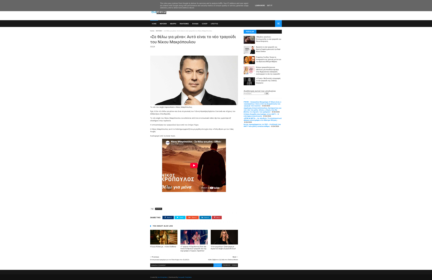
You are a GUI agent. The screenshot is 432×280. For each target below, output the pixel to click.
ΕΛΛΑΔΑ (195, 24)
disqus (234, 265)
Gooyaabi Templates (185, 277)
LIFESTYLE (214, 24)
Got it (269, 5)
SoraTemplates (162, 277)
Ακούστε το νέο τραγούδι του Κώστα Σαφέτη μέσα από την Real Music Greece (268, 49)
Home (154, 24)
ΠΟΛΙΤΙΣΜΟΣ (184, 24)
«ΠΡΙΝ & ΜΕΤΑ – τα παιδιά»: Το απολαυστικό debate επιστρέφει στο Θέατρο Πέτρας (263, 119)
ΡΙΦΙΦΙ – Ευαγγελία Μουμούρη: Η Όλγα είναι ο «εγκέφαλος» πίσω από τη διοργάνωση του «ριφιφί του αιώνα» (262, 104)
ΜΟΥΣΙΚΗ (163, 24)
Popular (250, 32)
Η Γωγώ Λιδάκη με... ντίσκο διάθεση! (163, 247)
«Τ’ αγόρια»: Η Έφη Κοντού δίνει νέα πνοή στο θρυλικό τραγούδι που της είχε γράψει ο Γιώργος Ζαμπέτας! (193, 249)
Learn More (260, 5)
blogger (218, 265)
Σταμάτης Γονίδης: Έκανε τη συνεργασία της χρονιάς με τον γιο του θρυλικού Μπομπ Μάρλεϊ (268, 59)
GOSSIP (204, 24)
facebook (226, 265)
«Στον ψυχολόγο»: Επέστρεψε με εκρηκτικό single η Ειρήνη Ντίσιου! (223, 248)
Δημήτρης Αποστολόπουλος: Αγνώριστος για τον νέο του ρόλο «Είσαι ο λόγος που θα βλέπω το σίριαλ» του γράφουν (262, 110)
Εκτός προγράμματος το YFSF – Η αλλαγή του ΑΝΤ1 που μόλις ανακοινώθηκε (262, 125)
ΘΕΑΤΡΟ (173, 24)
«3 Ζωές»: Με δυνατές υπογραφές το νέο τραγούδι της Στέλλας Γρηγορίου (268, 80)
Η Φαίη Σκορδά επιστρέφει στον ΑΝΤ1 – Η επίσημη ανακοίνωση (261, 115)
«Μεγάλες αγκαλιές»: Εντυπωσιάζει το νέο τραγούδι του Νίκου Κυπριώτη (268, 39)
